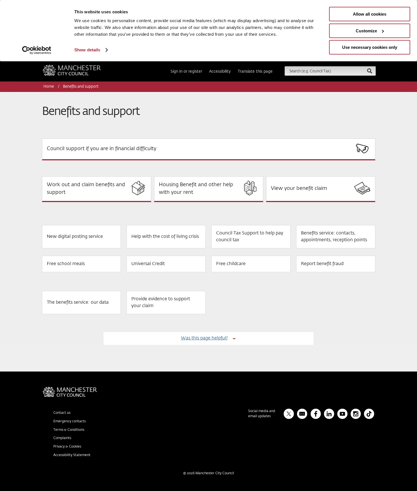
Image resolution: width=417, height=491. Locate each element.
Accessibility (220, 72)
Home (49, 87)
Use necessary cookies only (369, 47)
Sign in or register (186, 72)
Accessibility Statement (71, 455)
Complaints (62, 438)
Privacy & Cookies (67, 446)
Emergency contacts (69, 421)
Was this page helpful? (204, 338)
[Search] (369, 71)
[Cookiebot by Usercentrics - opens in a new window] (37, 50)
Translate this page (255, 72)
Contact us (61, 413)
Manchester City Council (79, 67)
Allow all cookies (369, 14)
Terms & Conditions (68, 430)
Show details (87, 49)
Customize (366, 30)
